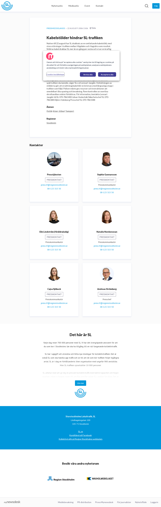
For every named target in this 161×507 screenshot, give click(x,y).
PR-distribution (84, 502)
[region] (81, 66)
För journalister (124, 502)
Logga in (154, 502)
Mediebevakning (65, 502)
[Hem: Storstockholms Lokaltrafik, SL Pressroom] (7, 5)
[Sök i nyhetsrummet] (147, 6)
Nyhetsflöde (141, 502)
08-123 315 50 (54, 188)
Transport (69, 111)
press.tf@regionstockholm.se (54, 184)
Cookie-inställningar (55, 74)
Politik (49, 111)
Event (87, 5)
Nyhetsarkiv (57, 5)
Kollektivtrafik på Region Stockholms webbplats (80, 439)
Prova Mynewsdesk (104, 502)
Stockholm (51, 123)
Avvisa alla (88, 74)
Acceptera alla (107, 74)
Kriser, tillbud (59, 111)
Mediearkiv (73, 5)
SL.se (80, 431)
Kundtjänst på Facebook (80, 435)
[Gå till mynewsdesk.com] (12, 502)
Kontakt (99, 5)
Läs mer (80, 383)
